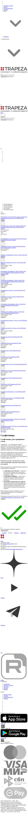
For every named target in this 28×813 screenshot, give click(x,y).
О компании (7, 684)
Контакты (6, 36)
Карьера (6, 689)
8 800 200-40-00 (8, 543)
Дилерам (6, 696)
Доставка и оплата (8, 5)
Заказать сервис (8, 694)
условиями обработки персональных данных (12, 497)
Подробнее (3, 431)
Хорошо (3, 499)
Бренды (5, 7)
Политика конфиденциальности (14, 549)
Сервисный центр (8, 8)
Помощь (6, 9)
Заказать (3, 268)
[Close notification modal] (1, 528)
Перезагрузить (4, 530)
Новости (6, 688)
